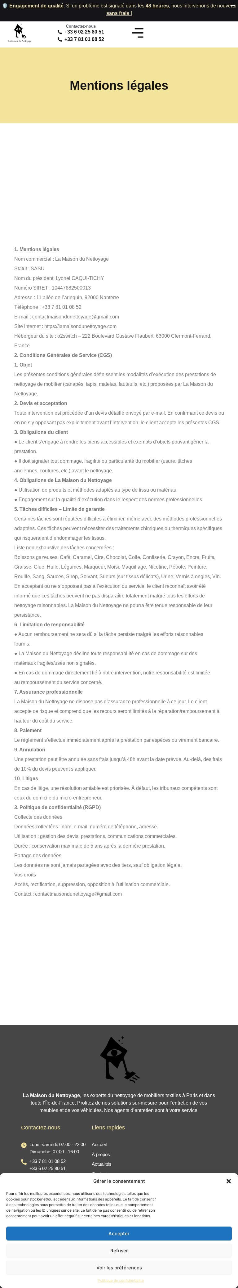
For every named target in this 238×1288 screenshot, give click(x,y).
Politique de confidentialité (121, 1280)
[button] (229, 1181)
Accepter (119, 1233)
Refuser (119, 1251)
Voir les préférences (119, 1268)
